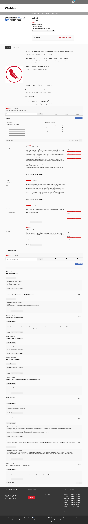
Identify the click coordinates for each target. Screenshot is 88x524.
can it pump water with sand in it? (12, 399)
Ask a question (79, 263)
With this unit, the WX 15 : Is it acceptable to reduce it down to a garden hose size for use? (23, 379)
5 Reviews (17, 108)
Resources (65, 7)
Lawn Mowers (41, 13)
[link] (37, 22)
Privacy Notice (11, 517)
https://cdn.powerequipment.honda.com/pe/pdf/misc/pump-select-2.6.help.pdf (36, 432)
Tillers (56, 13)
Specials (52, 7)
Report (40, 174)
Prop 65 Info (77, 517)
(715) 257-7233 (38, 1)
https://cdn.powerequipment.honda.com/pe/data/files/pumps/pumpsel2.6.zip (19, 431)
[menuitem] (74, 140)
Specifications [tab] (16, 47)
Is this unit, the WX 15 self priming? (13, 359)
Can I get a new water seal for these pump (14, 338)
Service (46, 7)
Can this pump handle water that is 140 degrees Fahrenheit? (18, 465)
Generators (33, 13)
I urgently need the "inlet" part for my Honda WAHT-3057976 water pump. (20, 294)
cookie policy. (73, 519)
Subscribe (31, 497)
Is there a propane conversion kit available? (14, 317)
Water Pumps (49, 13)
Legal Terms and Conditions (47, 517)
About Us (58, 7)
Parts (40, 7)
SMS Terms (63, 517)
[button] (80, 483)
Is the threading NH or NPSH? (12, 273)
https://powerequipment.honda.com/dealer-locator (15, 349)
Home (28, 7)
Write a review (44, 22)
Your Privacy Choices (27, 517)
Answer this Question (11, 277)
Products (34, 7)
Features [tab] (8, 47)
